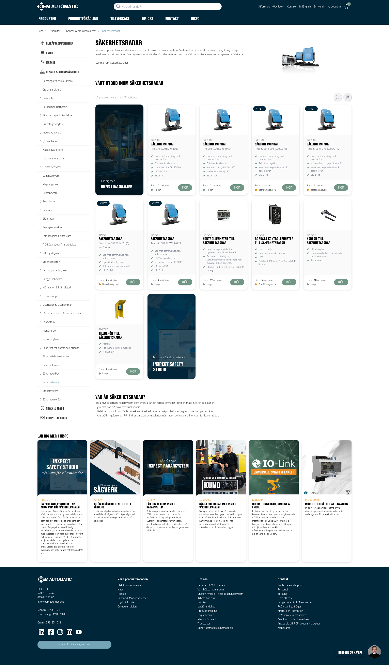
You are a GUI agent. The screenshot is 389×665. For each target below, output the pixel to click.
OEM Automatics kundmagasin (215, 628)
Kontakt (291, 6)
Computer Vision (127, 606)
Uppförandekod (206, 606)
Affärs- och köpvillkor (271, 6)
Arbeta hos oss (206, 598)
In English (305, 6)
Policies (202, 602)
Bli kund (319, 6)
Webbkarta (284, 628)
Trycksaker (204, 623)
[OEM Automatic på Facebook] (51, 632)
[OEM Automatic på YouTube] (79, 632)
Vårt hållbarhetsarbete (211, 589)
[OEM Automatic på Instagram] (60, 632)
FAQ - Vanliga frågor (289, 606)
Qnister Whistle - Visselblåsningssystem (220, 594)
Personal (283, 589)
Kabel (121, 589)
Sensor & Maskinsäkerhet (132, 598)
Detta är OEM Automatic (211, 585)
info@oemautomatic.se (50, 601)
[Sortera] (347, 97)
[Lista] (338, 97)
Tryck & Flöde (126, 602)
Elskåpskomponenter (130, 585)
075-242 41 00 (45, 597)
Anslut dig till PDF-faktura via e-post (299, 623)
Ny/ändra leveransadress (292, 615)
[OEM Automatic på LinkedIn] (41, 632)
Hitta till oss (285, 598)
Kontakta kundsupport (290, 585)
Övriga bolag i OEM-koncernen (295, 602)
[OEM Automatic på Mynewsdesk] (69, 632)
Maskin (122, 594)
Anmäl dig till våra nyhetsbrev (75, 644)
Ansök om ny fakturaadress (293, 619)
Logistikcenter (206, 615)
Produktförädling (207, 611)
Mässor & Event (207, 619)
